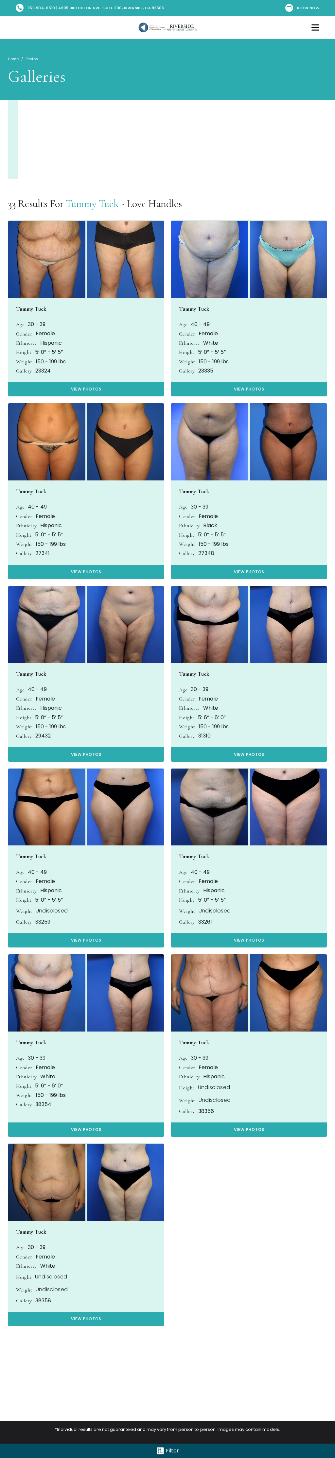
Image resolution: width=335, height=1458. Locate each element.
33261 (205, 922)
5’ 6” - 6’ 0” (212, 717)
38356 (206, 1111)
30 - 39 (36, 324)
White (210, 343)
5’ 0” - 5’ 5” (49, 352)
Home (13, 58)
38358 (43, 1301)
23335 (205, 371)
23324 (43, 371)
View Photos (86, 389)
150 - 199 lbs (51, 362)
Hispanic (51, 343)
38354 (43, 1104)
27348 (206, 553)
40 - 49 (200, 324)
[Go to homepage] (167, 27)
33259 (42, 922)
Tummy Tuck (92, 203)
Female (45, 334)
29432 (43, 736)
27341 (42, 553)
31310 (204, 736)
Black (210, 526)
